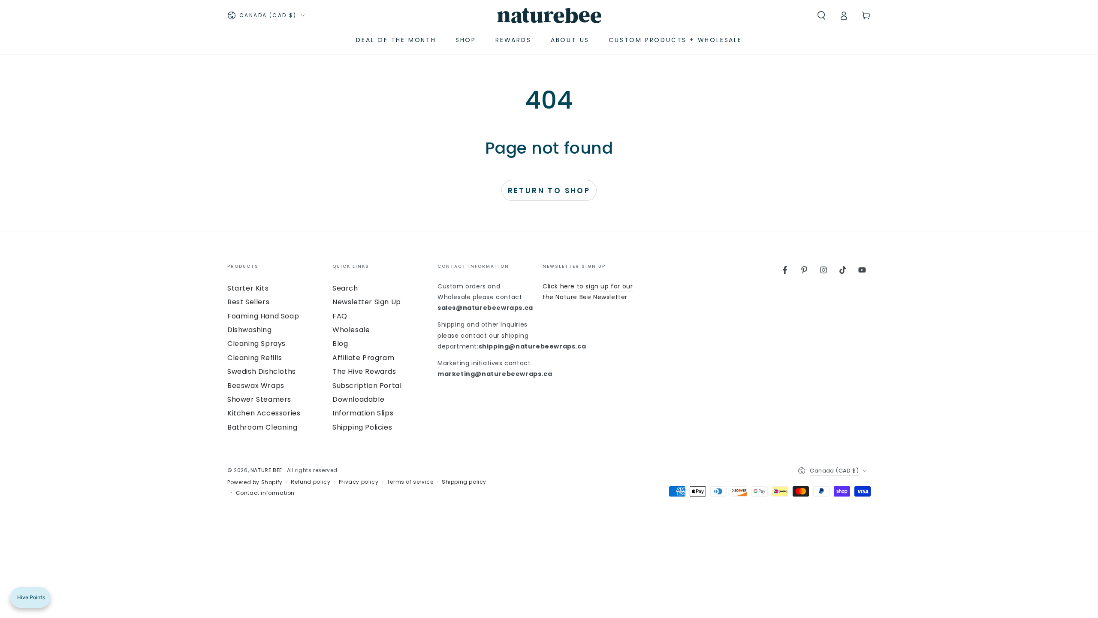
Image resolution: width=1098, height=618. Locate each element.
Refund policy (310, 482)
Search (345, 288)
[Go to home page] (549, 15)
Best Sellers (248, 302)
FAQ (339, 316)
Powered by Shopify (255, 482)
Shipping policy (464, 482)
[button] (821, 15)
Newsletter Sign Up (366, 302)
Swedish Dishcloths (261, 371)
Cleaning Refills (254, 358)
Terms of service (410, 482)
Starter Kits (247, 288)
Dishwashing (249, 330)
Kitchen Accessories (263, 413)
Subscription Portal (366, 386)
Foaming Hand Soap (263, 316)
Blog (340, 343)
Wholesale (351, 330)
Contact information (265, 493)
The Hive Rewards (364, 371)
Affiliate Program (363, 358)
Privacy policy (358, 482)
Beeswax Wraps (255, 386)
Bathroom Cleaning (262, 427)
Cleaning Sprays (256, 343)
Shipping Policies (362, 427)
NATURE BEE (267, 470)
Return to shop (549, 190)
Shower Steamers (259, 399)
